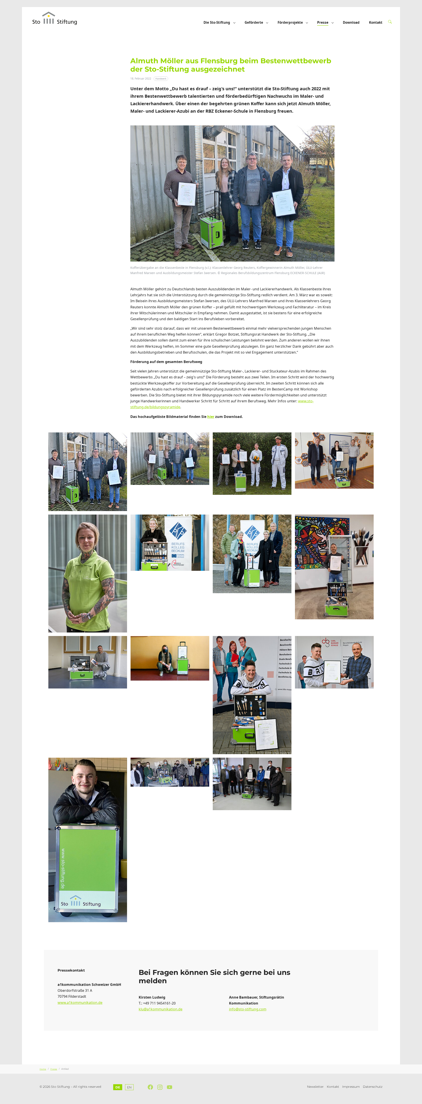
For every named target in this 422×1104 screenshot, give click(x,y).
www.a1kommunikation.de (80, 1002)
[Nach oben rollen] (416, 1098)
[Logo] (59, 18)
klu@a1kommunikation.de (160, 1009)
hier (210, 416)
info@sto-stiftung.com (247, 1009)
